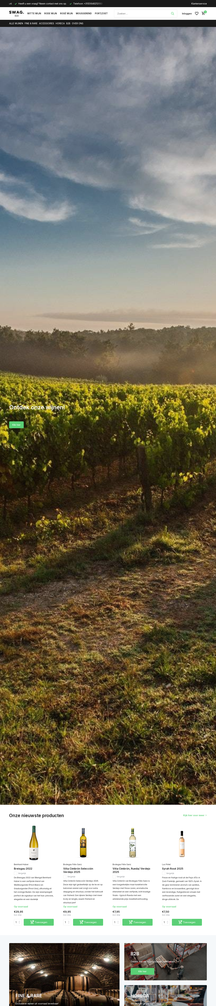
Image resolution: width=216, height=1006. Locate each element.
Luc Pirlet (166, 864)
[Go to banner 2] (165, 961)
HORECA (60, 23)
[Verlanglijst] (196, 13)
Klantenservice (199, 3)
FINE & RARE (31, 23)
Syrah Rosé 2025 (172, 868)
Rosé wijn (66, 13)
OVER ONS (77, 23)
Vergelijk (22, 873)
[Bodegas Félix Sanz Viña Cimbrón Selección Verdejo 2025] (83, 843)
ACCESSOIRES (46, 23)
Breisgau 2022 (23, 868)
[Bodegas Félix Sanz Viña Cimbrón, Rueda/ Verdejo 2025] (132, 843)
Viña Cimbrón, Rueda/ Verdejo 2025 (131, 870)
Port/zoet (101, 13)
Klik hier (16, 424)
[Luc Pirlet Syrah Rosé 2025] (182, 843)
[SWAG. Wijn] (16, 13)
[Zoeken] (172, 13)
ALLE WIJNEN (16, 23)
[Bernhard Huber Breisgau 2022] (34, 843)
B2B (68, 23)
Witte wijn (34, 13)
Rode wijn (50, 13)
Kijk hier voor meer (193, 815)
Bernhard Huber (21, 864)
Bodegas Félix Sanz (72, 864)
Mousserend (84, 13)
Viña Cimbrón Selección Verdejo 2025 (78, 870)
